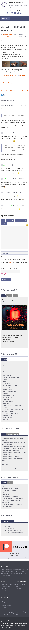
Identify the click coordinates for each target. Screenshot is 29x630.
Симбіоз (5, 379)
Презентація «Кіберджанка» (11, 496)
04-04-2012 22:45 (17, 192)
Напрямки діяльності (7, 584)
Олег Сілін (6, 36)
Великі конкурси (19, 588)
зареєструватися (6, 265)
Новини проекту (7, 34)
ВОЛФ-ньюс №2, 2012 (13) (10, 90)
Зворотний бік (7, 369)
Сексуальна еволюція (9, 373)
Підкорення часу (8, 372)
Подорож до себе (8, 401)
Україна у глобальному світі (11, 377)
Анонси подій (9, 526)
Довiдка (3, 592)
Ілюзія (4, 381)
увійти (11, 263)
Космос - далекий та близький (12, 405)
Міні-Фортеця (18, 586)
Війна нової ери (7, 375)
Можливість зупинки (9, 364)
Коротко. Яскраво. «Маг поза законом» (14, 446)
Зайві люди (6, 383)
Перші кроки (6, 419)
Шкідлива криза (7, 417)
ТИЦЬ (12, 575)
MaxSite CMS (4, 622)
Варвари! (5, 393)
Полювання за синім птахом (11, 385)
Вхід (10, 10)
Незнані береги (7, 389)
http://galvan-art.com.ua (8, 75)
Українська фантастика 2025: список (13, 448)
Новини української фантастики (14, 532)
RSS (27, 100)
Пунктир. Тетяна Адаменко (11, 450)
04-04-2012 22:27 (19, 179)
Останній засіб (7, 366)
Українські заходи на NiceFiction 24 (13, 498)
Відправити (6, 279)
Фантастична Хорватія (9, 490)
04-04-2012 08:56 (19, 133)
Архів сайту (4, 590)
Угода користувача (6, 611)
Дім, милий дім (7, 397)
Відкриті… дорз (7, 415)
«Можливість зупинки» (9, 302)
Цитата (23, 220)
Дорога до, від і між (8, 395)
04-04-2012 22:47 (19, 205)
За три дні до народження (10, 413)
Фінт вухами (6, 387)
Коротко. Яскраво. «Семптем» (11, 456)
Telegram (13, 613)
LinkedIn (19, 615)
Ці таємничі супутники (9, 391)
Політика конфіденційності (19, 611)
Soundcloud (12, 615)
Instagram (5, 613)
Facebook (21, 613)
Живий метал (7, 403)
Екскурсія (5, 407)
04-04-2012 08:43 (23, 105)
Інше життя (6, 399)
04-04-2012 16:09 (17, 165)
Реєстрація (16, 10)
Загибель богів (7, 368)
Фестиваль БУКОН (20, 584)
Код (4, 223)
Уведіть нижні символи (9, 268)
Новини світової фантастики (13, 530)
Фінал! (24, 90)
